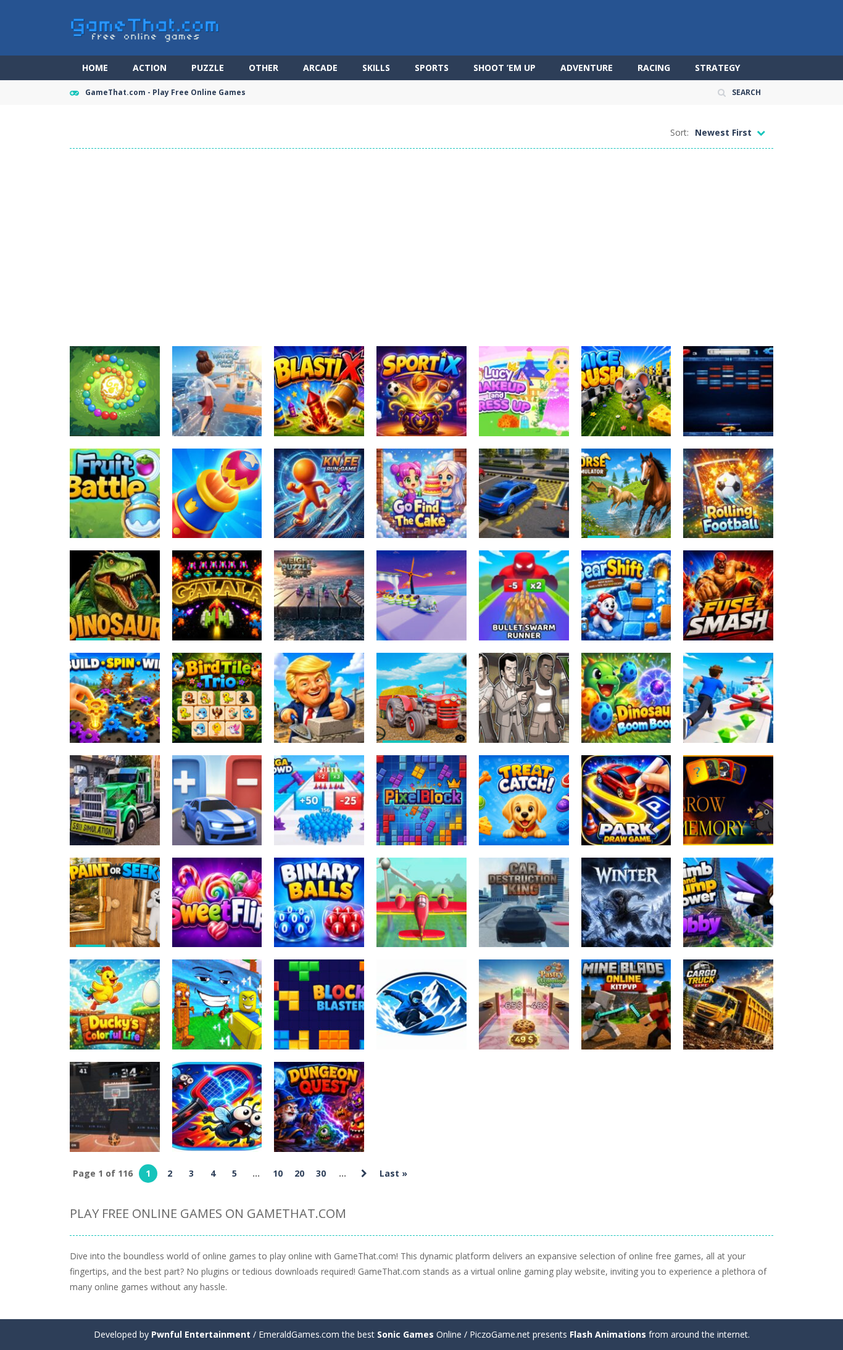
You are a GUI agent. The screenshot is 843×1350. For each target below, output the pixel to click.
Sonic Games (405, 1334)
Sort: (679, 132)
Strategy (717, 67)
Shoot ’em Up (504, 67)
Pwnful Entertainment (201, 1334)
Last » (393, 1173)
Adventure (586, 67)
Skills (376, 67)
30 (321, 1173)
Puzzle (207, 67)
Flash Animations (608, 1334)
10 (278, 1173)
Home (95, 67)
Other (263, 67)
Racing (653, 67)
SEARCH (746, 92)
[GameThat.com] (145, 27)
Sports (432, 67)
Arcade (320, 67)
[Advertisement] (421, 247)
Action (150, 67)
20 (299, 1173)
